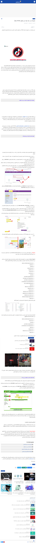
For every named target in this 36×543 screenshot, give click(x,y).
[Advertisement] (18, 10)
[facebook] (2, 542)
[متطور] (18, 1)
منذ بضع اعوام (26, 339)
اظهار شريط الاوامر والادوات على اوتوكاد (24, 536)
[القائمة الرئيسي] (34, 1)
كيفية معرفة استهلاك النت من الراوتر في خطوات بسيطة (18, 482)
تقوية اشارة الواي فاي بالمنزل (27, 451)
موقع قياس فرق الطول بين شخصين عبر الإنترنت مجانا (22, 528)
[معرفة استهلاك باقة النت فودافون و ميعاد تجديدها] (32, 349)
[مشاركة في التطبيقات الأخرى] (16, 467)
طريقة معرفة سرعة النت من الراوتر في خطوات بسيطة (7, 482)
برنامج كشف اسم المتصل (27, 444)
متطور (28, 541)
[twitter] (1, 542)
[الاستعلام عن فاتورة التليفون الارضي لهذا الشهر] (32, 341)
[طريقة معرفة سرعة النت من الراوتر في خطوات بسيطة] (6, 476)
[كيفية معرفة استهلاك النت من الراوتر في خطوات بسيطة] (18, 476)
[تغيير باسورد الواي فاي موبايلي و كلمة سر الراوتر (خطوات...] (18, 488)
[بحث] (1, 1)
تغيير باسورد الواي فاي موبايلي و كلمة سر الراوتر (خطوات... (18, 493)
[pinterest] (4, 542)
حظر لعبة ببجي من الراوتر (28, 446)
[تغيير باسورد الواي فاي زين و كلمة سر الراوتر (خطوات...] (6, 488)
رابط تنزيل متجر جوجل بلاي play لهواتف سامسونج (23, 524)
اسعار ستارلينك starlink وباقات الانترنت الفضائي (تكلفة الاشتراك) (30, 482)
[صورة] (32, 501)
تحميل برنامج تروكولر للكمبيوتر (27, 449)
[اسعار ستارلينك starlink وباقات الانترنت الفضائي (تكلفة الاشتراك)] (29, 476)
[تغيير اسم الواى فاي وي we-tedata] (32, 345)
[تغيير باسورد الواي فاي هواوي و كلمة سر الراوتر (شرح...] (29, 488)
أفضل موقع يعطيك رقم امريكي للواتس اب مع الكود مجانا (22, 532)
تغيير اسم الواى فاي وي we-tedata (24, 344)
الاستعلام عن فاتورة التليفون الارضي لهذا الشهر (22, 340)
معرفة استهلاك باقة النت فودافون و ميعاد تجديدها (22, 348)
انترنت (34, 18)
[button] (29, 467)
